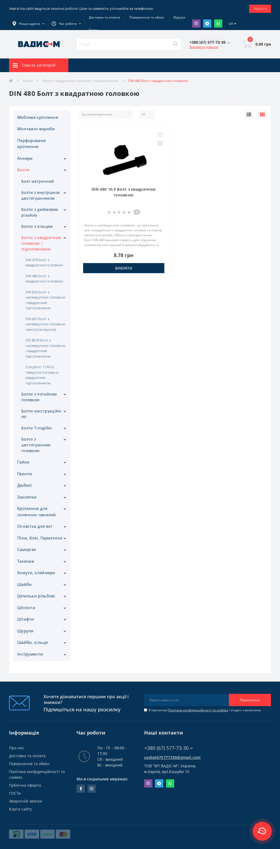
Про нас (16, 747)
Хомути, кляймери (36, 572)
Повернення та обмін (146, 17)
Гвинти (24, 473)
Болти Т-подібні (36, 428)
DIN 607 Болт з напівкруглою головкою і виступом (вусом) (45, 324)
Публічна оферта (25, 785)
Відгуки (179, 17)
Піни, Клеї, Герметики (39, 538)
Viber (196, 23)
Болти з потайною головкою (39, 396)
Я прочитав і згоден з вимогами (204, 710)
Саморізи (26, 549)
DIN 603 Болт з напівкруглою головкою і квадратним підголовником (45, 300)
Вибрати (123, 268)
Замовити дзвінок (203, 47)
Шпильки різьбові (36, 596)
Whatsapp (218, 23)
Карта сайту (20, 809)
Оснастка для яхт (34, 526)
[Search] (175, 44)
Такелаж (25, 561)
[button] (66, 23)
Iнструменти (30, 654)
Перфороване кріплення (31, 143)
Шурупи (25, 630)
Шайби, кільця (32, 642)
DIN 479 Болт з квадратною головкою (44, 262)
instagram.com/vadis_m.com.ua (92, 789)
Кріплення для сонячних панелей (36, 511)
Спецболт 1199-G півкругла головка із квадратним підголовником (42, 374)
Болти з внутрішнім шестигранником (40, 195)
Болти (28, 80)
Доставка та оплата (104, 17)
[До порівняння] (160, 143)
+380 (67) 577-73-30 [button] (166, 748)
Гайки (23, 462)
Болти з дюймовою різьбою (40, 212)
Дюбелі (24, 485)
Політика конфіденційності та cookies (198, 710)
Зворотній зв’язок (25, 801)
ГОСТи (15, 793)
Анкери (25, 158)
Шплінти (26, 607)
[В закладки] (160, 135)
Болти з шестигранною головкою (36, 445)
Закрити (260, 8)
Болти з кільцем (37, 226)
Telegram (207, 23)
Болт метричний (37, 181)
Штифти (25, 619)
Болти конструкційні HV (41, 413)
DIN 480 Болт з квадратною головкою (44, 278)
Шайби (24, 584)
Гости (93, 30)
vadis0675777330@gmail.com (172, 757)
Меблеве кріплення (37, 117)
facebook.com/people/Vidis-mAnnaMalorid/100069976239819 (81, 789)
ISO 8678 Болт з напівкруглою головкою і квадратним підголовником (45, 348)
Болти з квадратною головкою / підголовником (80, 80)
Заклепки (27, 497)
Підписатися (250, 700)
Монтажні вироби (36, 128)
